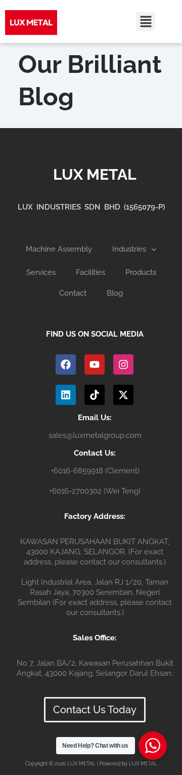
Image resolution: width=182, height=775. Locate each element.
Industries (129, 249)
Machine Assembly (59, 249)
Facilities (90, 272)
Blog (115, 293)
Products (140, 272)
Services (41, 272)
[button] (145, 21)
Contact (72, 293)
